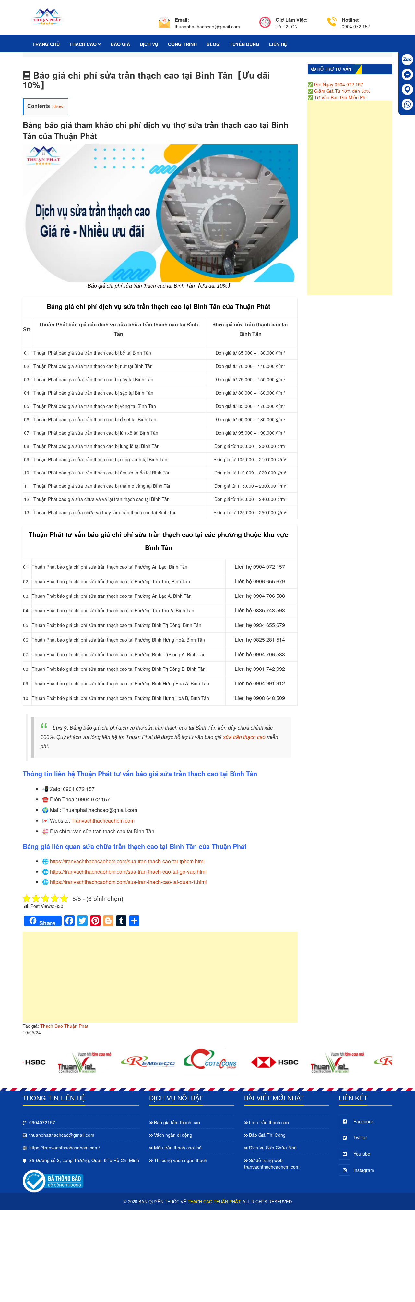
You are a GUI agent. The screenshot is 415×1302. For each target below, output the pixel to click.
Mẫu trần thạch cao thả (178, 1147)
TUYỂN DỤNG (244, 44)
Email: (182, 19)
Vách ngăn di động (173, 1135)
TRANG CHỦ (46, 44)
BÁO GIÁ (120, 44)
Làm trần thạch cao (269, 1122)
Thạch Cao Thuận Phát (64, 1026)
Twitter (360, 1137)
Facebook (363, 1121)
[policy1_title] (164, 23)
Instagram (363, 1170)
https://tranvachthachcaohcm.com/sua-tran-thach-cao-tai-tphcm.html (127, 861)
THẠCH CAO (83, 44)
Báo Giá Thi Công (267, 1135)
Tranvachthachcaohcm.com (103, 820)
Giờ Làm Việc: (292, 19)
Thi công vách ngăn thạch (180, 1160)
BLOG (213, 44)
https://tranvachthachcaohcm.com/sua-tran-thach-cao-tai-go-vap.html (128, 871)
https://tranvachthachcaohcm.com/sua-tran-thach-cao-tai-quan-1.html (128, 882)
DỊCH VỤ (149, 44)
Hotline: (351, 19)
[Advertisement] (160, 980)
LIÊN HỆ (278, 44)
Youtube (361, 1153)
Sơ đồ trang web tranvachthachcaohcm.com (272, 1163)
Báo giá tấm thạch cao (177, 1122)
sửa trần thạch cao (244, 737)
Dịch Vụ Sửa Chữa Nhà (273, 1147)
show (58, 106)
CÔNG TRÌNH (182, 44)
